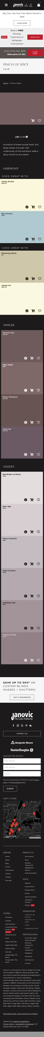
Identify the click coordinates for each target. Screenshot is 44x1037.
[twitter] (22, 726)
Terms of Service (16, 782)
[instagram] (18, 726)
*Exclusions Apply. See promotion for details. (20, 1014)
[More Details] (26, 207)
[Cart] (38, 5)
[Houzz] (31, 726)
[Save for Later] (39, 121)
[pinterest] (26, 726)
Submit (10, 789)
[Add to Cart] (33, 121)
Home (5, 83)
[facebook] (13, 726)
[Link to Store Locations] (22, 820)
